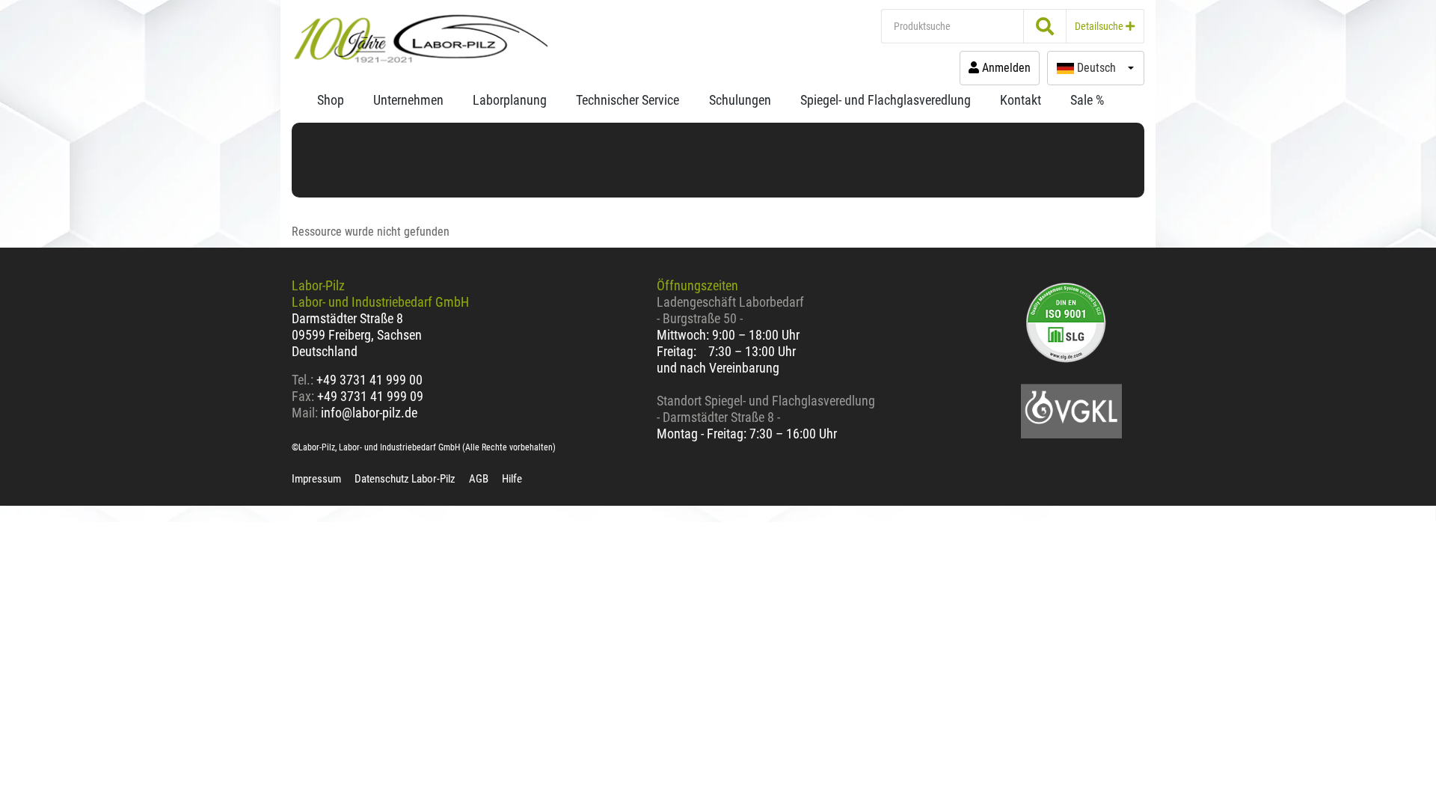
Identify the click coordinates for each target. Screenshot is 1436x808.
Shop (330, 100)
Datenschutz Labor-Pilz (405, 479)
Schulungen (740, 100)
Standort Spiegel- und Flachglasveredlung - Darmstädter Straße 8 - (766, 409)
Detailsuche (1100, 26)
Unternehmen (408, 100)
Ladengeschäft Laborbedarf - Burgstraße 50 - (730, 310)
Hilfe (512, 479)
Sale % (1087, 100)
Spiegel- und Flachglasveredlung (885, 100)
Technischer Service (627, 100)
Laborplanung (510, 100)
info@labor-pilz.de (369, 412)
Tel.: (304, 380)
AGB (478, 479)
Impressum (316, 479)
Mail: (305, 412)
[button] (1095, 68)
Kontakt (1020, 100)
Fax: (303, 396)
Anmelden (1005, 68)
